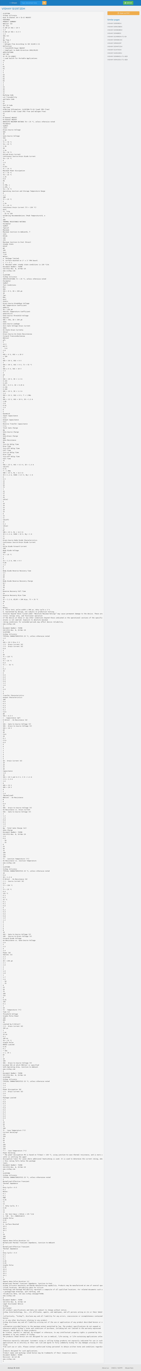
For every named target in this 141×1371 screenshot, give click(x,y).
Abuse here (129, 1368)
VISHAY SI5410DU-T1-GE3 (117, 60)
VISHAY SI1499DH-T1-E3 (117, 37)
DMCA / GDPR (116, 1368)
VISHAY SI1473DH (114, 50)
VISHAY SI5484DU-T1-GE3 (117, 56)
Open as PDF (124, 13)
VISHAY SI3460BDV (114, 30)
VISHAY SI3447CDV (114, 46)
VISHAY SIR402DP (114, 43)
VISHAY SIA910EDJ (114, 53)
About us (105, 1368)
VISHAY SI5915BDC (114, 27)
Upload (129, 3)
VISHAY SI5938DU (114, 23)
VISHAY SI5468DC (114, 33)
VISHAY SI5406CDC (114, 40)
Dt (13, 3)
